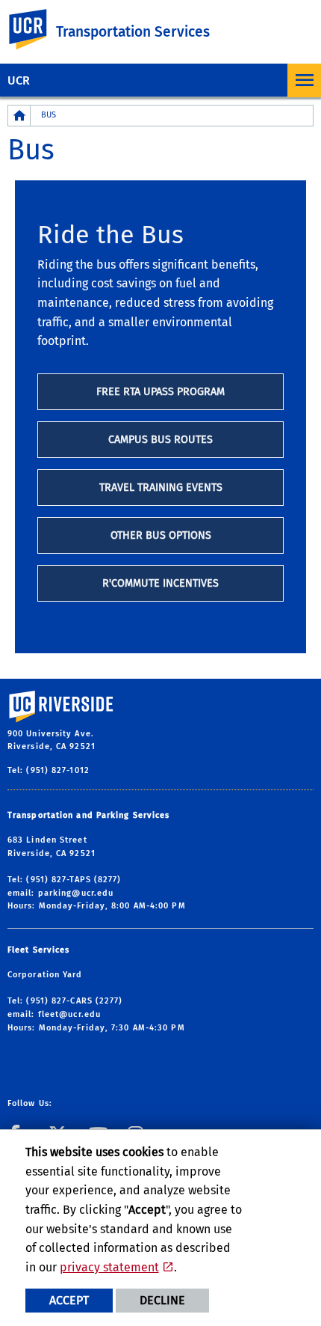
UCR (18, 80)
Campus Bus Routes (160, 439)
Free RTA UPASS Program (160, 391)
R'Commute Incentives (160, 583)
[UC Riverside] (36, 29)
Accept (69, 1300)
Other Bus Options (160, 535)
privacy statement (109, 1267)
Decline (162, 1300)
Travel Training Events (160, 487)
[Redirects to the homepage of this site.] (19, 116)
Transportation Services (133, 31)
